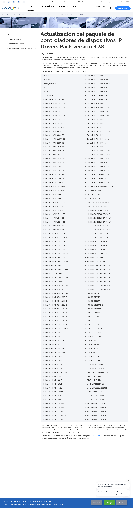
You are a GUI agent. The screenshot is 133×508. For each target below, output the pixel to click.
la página (96, 436)
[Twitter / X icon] (23, 2)
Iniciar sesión (119, 2)
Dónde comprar (106, 2)
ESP (127, 2)
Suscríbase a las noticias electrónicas (21, 48)
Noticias (22, 15)
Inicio (4, 15)
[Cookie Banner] (66, 503)
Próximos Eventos (14, 39)
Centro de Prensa (13, 15)
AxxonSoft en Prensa (15, 44)
